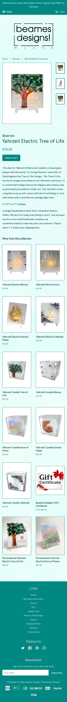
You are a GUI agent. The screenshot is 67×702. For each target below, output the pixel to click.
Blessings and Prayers (33, 599)
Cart (62, 11)
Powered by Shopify (50, 682)
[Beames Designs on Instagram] (44, 648)
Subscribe (56, 672)
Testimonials (33, 632)
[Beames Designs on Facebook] (30, 648)
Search (33, 619)
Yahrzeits (16, 59)
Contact (33, 603)
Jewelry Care (33, 611)
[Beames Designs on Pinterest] (37, 648)
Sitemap (33, 628)
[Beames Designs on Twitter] (23, 648)
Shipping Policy (33, 623)
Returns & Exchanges (33, 615)
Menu (9, 11)
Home (5, 59)
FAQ (33, 607)
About (34, 595)
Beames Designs (32, 682)
